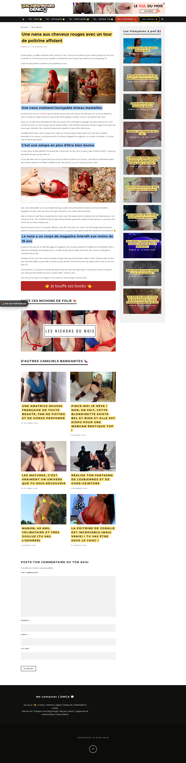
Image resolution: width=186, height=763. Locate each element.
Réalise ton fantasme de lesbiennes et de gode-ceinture (92, 479)
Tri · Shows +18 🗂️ (103, 19)
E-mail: (24, 634)
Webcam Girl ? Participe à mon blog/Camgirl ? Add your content (48, 711)
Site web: (25, 648)
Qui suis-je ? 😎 (30, 705)
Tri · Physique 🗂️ (55, 19)
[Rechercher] (162, 19)
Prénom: (25, 620)
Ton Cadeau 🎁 (149, 19)
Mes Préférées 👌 (127, 19)
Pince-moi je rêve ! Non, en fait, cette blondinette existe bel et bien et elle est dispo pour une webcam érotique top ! (93, 418)
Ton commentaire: (30, 572)
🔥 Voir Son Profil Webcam (14, 303)
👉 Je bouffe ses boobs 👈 (68, 285)
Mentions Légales (54, 705)
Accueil (24, 27)
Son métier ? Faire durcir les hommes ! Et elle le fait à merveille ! (142, 244)
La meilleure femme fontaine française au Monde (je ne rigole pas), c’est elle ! (143, 160)
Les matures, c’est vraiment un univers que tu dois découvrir (44, 479)
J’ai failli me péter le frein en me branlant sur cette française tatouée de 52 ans (142, 299)
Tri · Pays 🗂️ (35, 19)
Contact (41, 705)
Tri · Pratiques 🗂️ (79, 19)
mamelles (43, 113)
